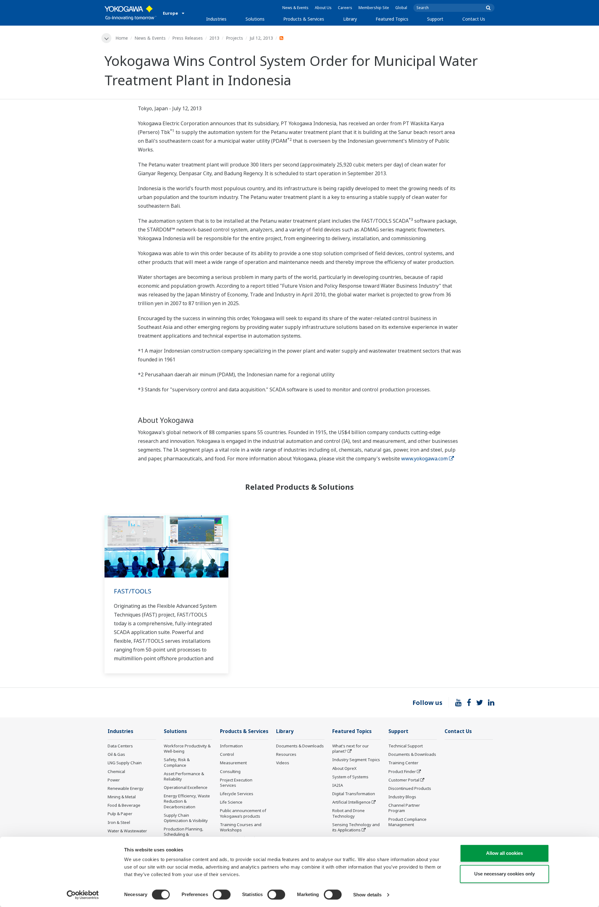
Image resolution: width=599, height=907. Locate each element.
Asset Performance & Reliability (184, 776)
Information (231, 746)
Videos (282, 763)
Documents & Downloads (300, 746)
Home (121, 38)
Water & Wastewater (127, 831)
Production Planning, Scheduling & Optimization (183, 834)
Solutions (255, 19)
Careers (345, 7)
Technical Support (405, 746)
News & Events (295, 7)
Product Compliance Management (407, 821)
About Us (323, 7)
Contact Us (473, 19)
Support (435, 19)
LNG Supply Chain (125, 763)
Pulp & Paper (120, 813)
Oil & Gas (116, 754)
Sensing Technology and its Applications (356, 827)
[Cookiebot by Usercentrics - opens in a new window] (83, 895)
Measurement (233, 763)
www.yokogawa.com (424, 458)
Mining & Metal (122, 797)
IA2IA (337, 785)
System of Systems (350, 777)
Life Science (231, 802)
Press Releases (187, 38)
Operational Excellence (185, 787)
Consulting (230, 771)
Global (401, 7)
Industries (216, 19)
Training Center (403, 763)
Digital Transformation (353, 793)
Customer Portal (403, 780)
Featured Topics (392, 19)
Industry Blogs (402, 797)
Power (114, 780)
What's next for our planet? (350, 748)
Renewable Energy (126, 788)
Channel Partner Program (404, 807)
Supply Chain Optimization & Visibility (186, 817)
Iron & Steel (119, 822)
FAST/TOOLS (132, 591)
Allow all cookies (504, 853)
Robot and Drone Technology (348, 813)
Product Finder (402, 771)
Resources (286, 754)
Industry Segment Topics (356, 759)
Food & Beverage (124, 805)
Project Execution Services (236, 782)
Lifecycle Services (236, 793)
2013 (214, 38)
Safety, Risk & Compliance (177, 762)
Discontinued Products (409, 788)
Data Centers (120, 746)
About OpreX (344, 768)
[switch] (222, 895)
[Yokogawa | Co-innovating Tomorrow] (131, 12)
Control (227, 754)
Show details (367, 894)
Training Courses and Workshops (240, 827)
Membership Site (373, 7)
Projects (234, 38)
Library (350, 19)
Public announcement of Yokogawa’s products (243, 813)
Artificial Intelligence (351, 802)
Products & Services (303, 19)
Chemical (116, 771)
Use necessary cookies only (504, 873)
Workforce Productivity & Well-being (187, 748)
